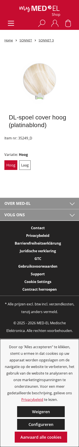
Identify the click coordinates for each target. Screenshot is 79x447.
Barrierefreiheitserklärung (38, 243)
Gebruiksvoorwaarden (37, 266)
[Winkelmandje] (68, 23)
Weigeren (41, 411)
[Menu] (11, 23)
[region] (39, 81)
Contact (38, 227)
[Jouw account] (54, 23)
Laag (25, 165)
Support (38, 274)
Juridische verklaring (38, 251)
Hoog (10, 165)
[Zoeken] (41, 23)
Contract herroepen (39, 289)
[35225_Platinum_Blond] (39, 81)
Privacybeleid (32, 399)
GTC (37, 258)
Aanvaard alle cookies (40, 437)
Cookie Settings (37, 281)
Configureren (41, 424)
